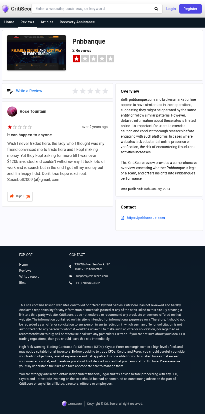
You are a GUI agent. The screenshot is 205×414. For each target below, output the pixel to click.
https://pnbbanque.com (146, 218)
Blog (22, 282)
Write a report (29, 276)
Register (191, 9)
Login (171, 9)
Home (23, 264)
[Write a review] (75, 91)
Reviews (25, 270)
